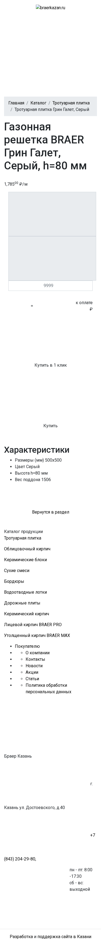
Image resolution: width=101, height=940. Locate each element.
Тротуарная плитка (22, 538)
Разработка (21, 936)
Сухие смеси (16, 570)
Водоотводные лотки (25, 592)
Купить (50, 425)
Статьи (32, 678)
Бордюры (14, 581)
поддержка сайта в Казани (64, 936)
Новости (34, 665)
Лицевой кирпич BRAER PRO (33, 624)
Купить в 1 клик (50, 365)
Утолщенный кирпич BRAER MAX (37, 635)
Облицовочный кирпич (27, 548)
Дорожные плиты (22, 603)
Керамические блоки (25, 559)
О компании (38, 652)
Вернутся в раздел (50, 512)
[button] (44, 35)
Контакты (35, 659)
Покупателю (27, 646)
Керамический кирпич (26, 613)
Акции (32, 672)
